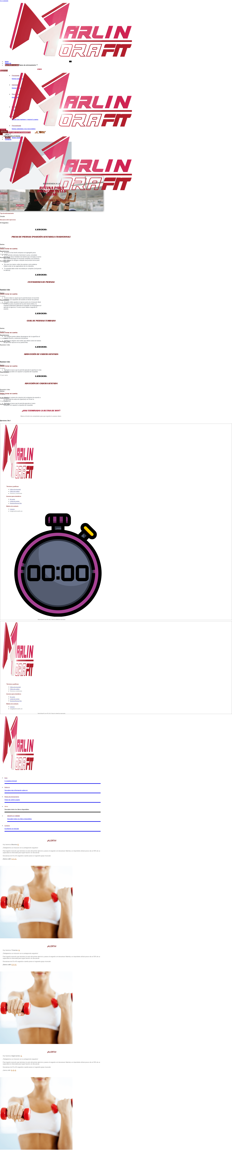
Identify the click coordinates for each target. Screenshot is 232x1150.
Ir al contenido (4, 1)
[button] (20, 290)
